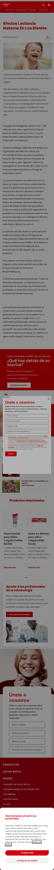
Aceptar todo (27, 853)
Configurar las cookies (27, 861)
